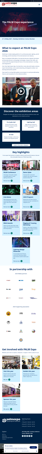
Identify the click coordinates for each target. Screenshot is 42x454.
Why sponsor (7, 409)
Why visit (6, 379)
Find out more (7, 180)
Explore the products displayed (21, 145)
